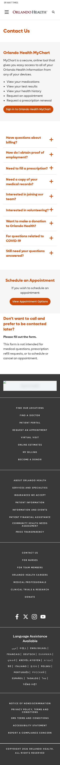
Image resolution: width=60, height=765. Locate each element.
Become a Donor (30, 459)
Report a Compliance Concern (30, 733)
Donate (30, 597)
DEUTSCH (29, 654)
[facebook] (17, 617)
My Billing (30, 452)
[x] (25, 617)
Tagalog (32, 678)
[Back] (6, 12)
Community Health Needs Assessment (30, 524)
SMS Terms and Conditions (30, 718)
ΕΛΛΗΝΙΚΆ (45, 654)
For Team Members (30, 567)
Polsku (46, 666)
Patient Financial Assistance (30, 517)
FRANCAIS (13, 654)
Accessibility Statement (30, 725)
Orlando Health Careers (30, 575)
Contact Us (30, 553)
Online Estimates (30, 445)
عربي (14, 648)
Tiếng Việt (30, 684)
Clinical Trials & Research (30, 589)
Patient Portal (30, 422)
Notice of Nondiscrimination (30, 703)
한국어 (34, 666)
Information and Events (29, 510)
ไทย (44, 678)
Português (21, 672)
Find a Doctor (30, 415)
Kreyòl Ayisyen (29, 660)
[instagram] (34, 617)
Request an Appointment (29, 430)
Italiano (21, 666)
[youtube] (43, 617)
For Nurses (30, 560)
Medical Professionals (30, 582)
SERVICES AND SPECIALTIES (30, 487)
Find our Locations (30, 408)
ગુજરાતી (12, 660)
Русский (38, 672)
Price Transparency (30, 532)
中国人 (23, 648)
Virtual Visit (30, 437)
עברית (47, 660)
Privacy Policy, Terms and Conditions (30, 711)
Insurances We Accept (30, 495)
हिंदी (10, 666)
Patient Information (30, 502)
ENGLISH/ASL (38, 648)
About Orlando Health (30, 480)
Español (18, 678)
